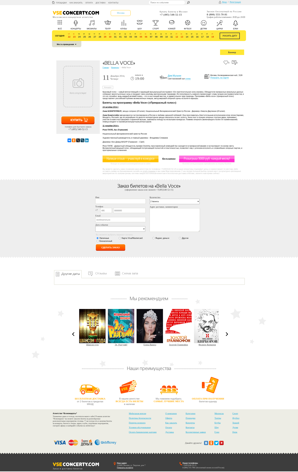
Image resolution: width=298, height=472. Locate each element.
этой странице (149, 171)
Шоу (216, 427)
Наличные (104, 238)
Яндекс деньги (162, 238)
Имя (97, 197)
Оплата (89, 3)
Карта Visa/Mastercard (132, 238)
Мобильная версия (137, 413)
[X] (78, 140)
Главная (106, 67)
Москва (120, 13)
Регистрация (235, 2)
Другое (185, 238)
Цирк (234, 432)
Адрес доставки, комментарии (164, 207)
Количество (155, 197)
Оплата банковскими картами (143, 432)
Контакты (113, 3)
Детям (235, 427)
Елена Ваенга (121, 345)
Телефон (99, 206)
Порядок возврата (137, 423)
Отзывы (101, 273)
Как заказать (76, 3)
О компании (171, 413)
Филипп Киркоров (178, 345)
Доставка (101, 3)
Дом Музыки (174, 75)
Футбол (235, 418)
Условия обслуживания (140, 427)
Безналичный (105, 241)
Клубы (217, 423)
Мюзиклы (219, 413)
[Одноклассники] (74, 140)
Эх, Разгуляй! (92, 345)
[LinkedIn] (87, 140)
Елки (216, 432)
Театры (217, 418)
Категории (190, 413)
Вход (224, 2)
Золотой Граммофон (149, 345)
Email (98, 216)
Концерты (115, 67)
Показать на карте (219, 77)
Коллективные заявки (196, 432)
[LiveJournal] (82, 140)
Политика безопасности (140, 418)
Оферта (168, 418)
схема (188, 79)
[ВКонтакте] (69, 140)
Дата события (101, 225)
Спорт (235, 413)
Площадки (61, 3)
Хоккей (235, 423)
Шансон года (207, 345)
